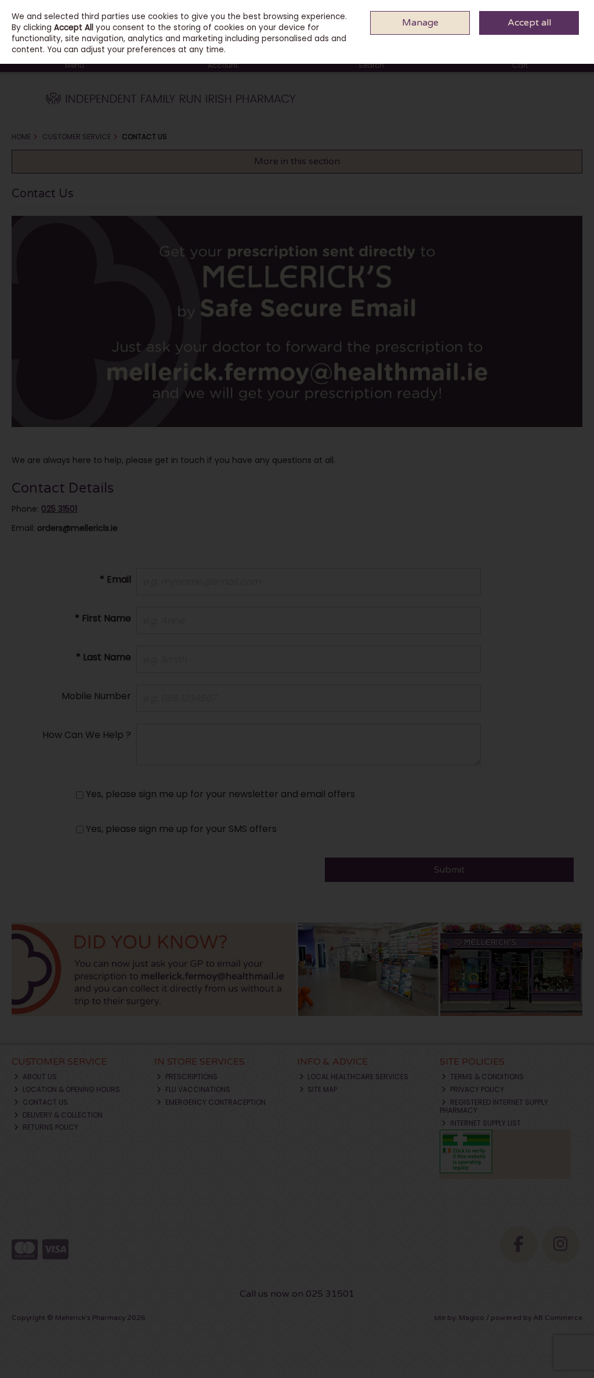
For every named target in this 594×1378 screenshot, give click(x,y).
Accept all (529, 22)
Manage (420, 22)
